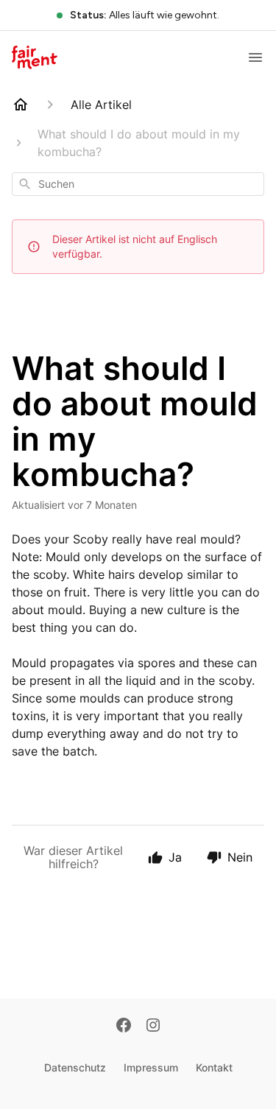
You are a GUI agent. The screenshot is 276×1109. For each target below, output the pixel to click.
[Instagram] (153, 1026)
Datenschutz (75, 1067)
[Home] (20, 104)
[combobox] (138, 184)
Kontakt (214, 1067)
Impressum (151, 1067)
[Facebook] (123, 1026)
